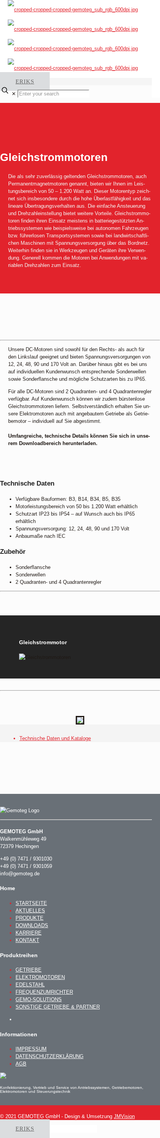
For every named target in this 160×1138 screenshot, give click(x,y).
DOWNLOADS (32, 925)
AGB (21, 1064)
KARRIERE (29, 933)
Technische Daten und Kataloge (55, 738)
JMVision (124, 1116)
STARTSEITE (31, 903)
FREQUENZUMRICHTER (44, 992)
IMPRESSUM (31, 1049)
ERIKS (25, 81)
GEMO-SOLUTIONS (39, 999)
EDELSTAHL (30, 985)
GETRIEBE (29, 970)
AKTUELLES (30, 911)
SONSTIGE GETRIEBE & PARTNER (58, 1007)
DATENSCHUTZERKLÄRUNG (49, 1056)
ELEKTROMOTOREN (40, 977)
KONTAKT (27, 940)
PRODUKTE (29, 918)
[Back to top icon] (19, 1109)
